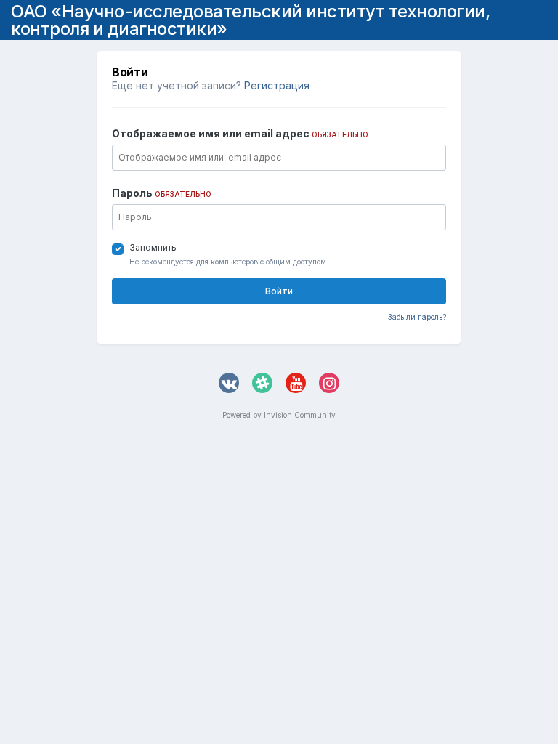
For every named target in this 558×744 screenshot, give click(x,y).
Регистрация (277, 85)
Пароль (161, 193)
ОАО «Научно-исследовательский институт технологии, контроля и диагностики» (250, 20)
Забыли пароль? (417, 316)
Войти (279, 291)
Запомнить (153, 247)
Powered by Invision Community (279, 415)
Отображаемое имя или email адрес (240, 133)
